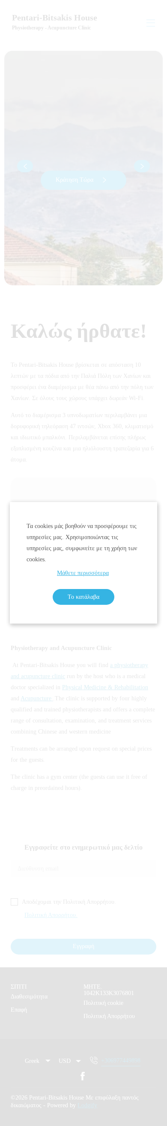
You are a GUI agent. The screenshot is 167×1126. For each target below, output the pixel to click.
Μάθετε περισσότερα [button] (83, 573)
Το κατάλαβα (83, 597)
